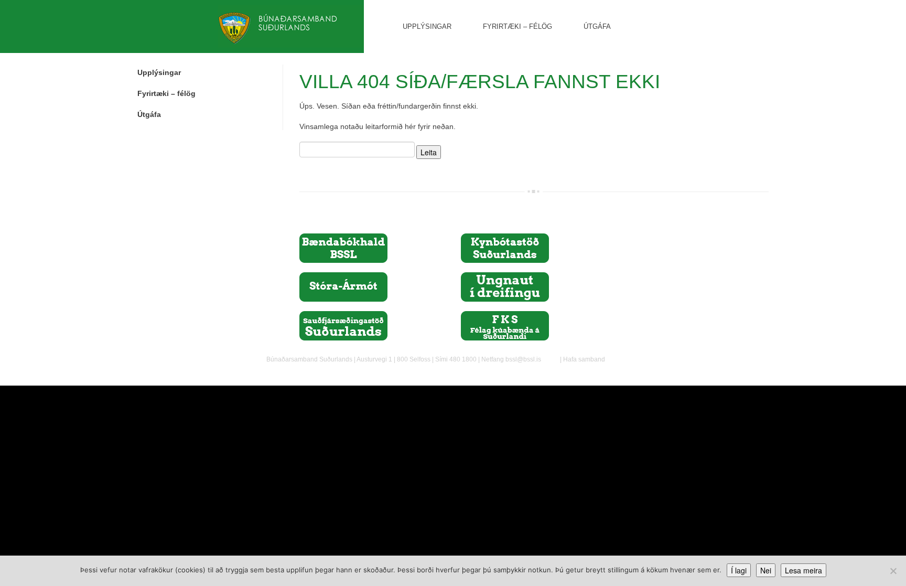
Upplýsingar (427, 26)
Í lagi (739, 570)
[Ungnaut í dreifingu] (505, 286)
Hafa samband (584, 359)
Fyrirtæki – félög (517, 26)
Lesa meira (803, 570)
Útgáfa (597, 26)
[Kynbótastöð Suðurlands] (505, 247)
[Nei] (893, 571)
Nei (765, 570)
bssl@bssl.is (523, 359)
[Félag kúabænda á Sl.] (505, 325)
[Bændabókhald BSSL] (343, 247)
